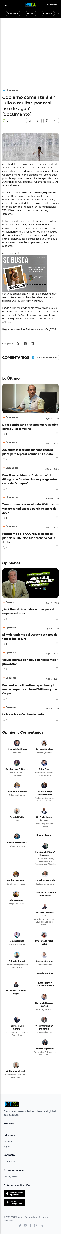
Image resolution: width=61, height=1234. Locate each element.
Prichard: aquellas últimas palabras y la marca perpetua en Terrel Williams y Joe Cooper (29, 689)
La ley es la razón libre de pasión (23, 714)
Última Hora (13, 13)
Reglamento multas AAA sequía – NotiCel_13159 (29, 329)
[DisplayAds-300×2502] (30, 273)
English (7, 1146)
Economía (47, 13)
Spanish (8, 1141)
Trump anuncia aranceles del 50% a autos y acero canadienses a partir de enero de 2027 (30, 508)
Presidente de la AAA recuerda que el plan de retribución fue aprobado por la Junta (28, 538)
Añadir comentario (47, 357)
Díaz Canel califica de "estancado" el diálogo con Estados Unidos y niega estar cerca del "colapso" (29, 479)
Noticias (31, 13)
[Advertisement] (30, 49)
